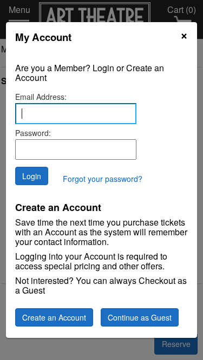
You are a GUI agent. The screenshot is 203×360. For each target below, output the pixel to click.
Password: (33, 132)
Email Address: (41, 96)
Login (31, 176)
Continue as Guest (140, 317)
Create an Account (54, 317)
